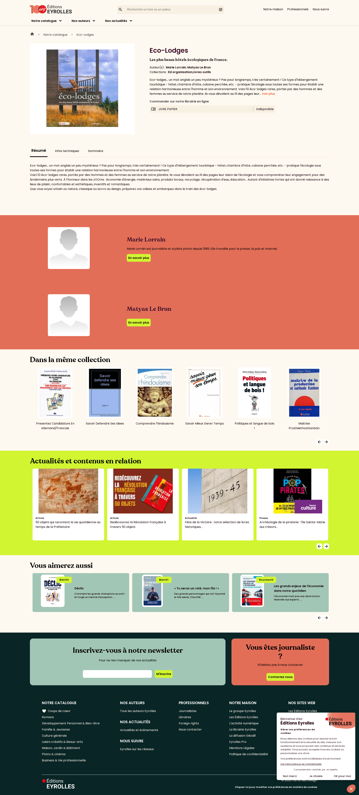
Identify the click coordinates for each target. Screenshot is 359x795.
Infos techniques (67, 151)
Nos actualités (116, 21)
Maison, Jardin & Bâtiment (61, 748)
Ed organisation (180, 72)
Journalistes (188, 711)
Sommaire (95, 151)
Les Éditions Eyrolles (243, 717)
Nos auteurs (81, 21)
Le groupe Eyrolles (242, 711)
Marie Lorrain (176, 67)
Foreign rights (189, 723)
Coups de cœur (56, 711)
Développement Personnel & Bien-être (71, 723)
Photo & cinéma (53, 754)
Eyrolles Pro (237, 742)
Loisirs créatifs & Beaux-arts (62, 742)
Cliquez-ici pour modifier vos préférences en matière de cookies (276, 787)
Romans (48, 717)
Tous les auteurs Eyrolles (138, 711)
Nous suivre (321, 9)
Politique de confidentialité (248, 754)
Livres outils (202, 72)
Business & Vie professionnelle (64, 760)
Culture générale (54, 736)
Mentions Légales (241, 748)
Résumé (38, 150)
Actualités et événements (139, 730)
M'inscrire (163, 674)
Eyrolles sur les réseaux (137, 749)
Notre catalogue (44, 21)
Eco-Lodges (85, 35)
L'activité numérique (244, 723)
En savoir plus (138, 258)
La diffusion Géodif (242, 736)
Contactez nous (280, 677)
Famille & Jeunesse (56, 729)
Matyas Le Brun (199, 67)
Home (32, 34)
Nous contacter (190, 729)
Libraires (185, 717)
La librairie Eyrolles (242, 729)
